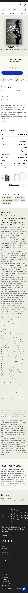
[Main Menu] (2, 4)
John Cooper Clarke (14, 61)
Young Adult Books (6, 554)
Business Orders (5, 565)
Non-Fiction (12, 13)
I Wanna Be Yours (23, 13)
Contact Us (4, 579)
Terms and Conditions (6, 569)
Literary (23, 200)
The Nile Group (13, 588)
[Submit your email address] (24, 535)
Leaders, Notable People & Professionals (10, 200)
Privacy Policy (5, 571)
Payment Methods (6, 583)
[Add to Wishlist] (25, 73)
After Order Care (5, 585)
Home (2, 13)
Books (6, 13)
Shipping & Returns (6, 581)
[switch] (22, 185)
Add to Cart (12, 72)
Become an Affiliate (6, 573)
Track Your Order (5, 577)
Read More (3, 121)
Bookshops (4, 567)
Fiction (3, 550)
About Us (4, 563)
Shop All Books (20, 1)
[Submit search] (25, 9)
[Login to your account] (21, 5)
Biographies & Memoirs (19, 197)
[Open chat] (24, 589)
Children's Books (5, 552)
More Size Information (14, 184)
